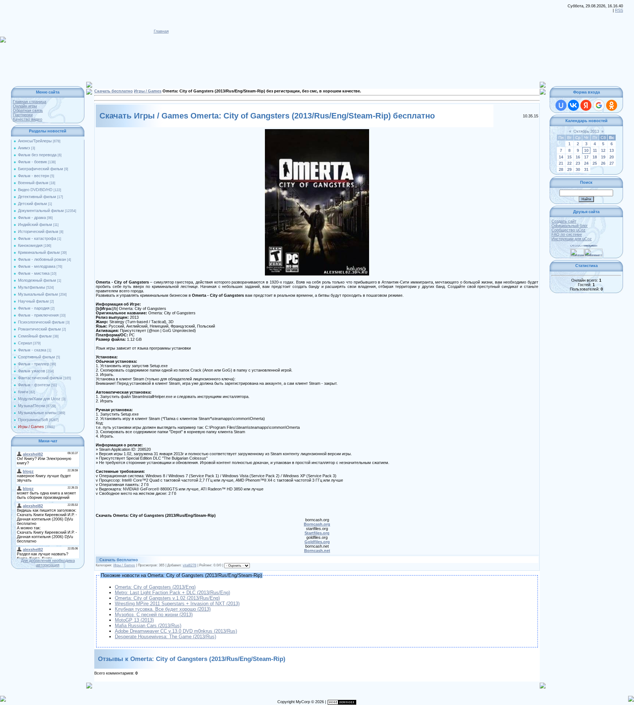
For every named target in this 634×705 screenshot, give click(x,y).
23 (578, 163)
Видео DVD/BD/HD (35, 189)
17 (586, 157)
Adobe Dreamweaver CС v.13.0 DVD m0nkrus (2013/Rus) (176, 631)
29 (569, 169)
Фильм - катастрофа (37, 238)
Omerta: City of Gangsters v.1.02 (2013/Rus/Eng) (167, 598)
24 (586, 163)
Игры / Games (31, 426)
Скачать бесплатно (113, 91)
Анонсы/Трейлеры (35, 141)
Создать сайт (563, 221)
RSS (619, 10)
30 (578, 169)
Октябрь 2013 (586, 131)
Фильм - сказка (32, 350)
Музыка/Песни (31, 405)
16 (578, 157)
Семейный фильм (35, 336)
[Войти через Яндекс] (585, 105)
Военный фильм (33, 182)
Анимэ (24, 148)
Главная (161, 31)
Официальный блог (569, 225)
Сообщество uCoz (568, 230)
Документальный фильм (41, 210)
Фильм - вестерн (33, 175)
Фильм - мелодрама (36, 266)
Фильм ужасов (31, 371)
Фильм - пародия (34, 308)
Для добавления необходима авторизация (48, 562)
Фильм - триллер (33, 364)
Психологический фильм (41, 322)
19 (603, 157)
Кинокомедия (30, 245)
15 (569, 157)
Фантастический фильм (40, 378)
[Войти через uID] (560, 105)
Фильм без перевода (37, 155)
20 (611, 157)
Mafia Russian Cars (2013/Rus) (148, 625)
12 (603, 150)
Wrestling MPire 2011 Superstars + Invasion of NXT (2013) (177, 603)
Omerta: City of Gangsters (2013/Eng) (155, 587)
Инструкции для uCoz (571, 239)
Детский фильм (32, 203)
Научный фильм (33, 301)
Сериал (25, 343)
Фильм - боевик (32, 162)
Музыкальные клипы (37, 412)
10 (586, 150)
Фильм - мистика (34, 273)
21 (561, 163)
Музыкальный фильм (38, 294)
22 (569, 163)
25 (595, 163)
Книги (23, 392)
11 (595, 150)
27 (611, 163)
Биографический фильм (40, 169)
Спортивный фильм (36, 357)
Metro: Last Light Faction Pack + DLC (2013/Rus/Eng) (172, 592)
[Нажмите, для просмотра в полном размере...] (317, 131)
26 (603, 163)
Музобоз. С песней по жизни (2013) (154, 614)
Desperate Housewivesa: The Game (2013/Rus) (165, 636)
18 (595, 157)
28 (561, 169)
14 (561, 157)
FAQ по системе (566, 234)
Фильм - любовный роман (42, 259)
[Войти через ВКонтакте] (573, 105)
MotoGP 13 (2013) (134, 620)
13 (611, 150)
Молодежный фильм (37, 280)
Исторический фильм (38, 231)
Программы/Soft (33, 419)
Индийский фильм (35, 224)
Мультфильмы (31, 287)
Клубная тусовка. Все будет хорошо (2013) (163, 609)
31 (586, 169)
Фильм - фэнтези (34, 385)
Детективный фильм (37, 196)
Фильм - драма (32, 217)
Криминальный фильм (39, 252)
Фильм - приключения (38, 315)
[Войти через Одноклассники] (611, 105)
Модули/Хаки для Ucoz (39, 399)
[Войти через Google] (599, 105)
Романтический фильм (39, 329)
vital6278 (189, 565)
